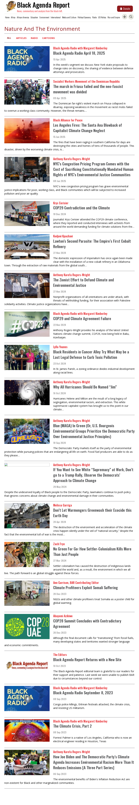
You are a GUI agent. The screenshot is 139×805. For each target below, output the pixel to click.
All (9, 37)
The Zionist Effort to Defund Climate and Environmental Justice (83, 282)
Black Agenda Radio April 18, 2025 (79, 53)
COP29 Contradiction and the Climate (81, 207)
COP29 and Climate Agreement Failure (82, 318)
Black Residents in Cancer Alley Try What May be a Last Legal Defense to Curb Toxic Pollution (91, 354)
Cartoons (48, 38)
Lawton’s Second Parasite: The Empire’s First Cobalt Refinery (92, 243)
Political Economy (84, 17)
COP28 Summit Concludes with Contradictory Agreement (87, 623)
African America (23, 17)
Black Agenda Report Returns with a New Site (87, 659)
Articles (21, 38)
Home (7, 17)
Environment (44, 17)
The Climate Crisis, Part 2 (72, 726)
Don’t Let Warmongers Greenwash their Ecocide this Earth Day (92, 512)
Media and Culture (69, 17)
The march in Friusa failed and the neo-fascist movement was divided (88, 88)
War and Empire (114, 17)
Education (34, 17)
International (56, 17)
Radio (94, 17)
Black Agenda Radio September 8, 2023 (83, 692)
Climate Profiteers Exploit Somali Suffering (85, 587)
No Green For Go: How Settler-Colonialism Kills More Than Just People (92, 551)
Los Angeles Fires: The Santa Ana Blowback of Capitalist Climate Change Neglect (87, 127)
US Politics (102, 17)
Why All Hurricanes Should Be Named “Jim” (85, 387)
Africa (13, 17)
